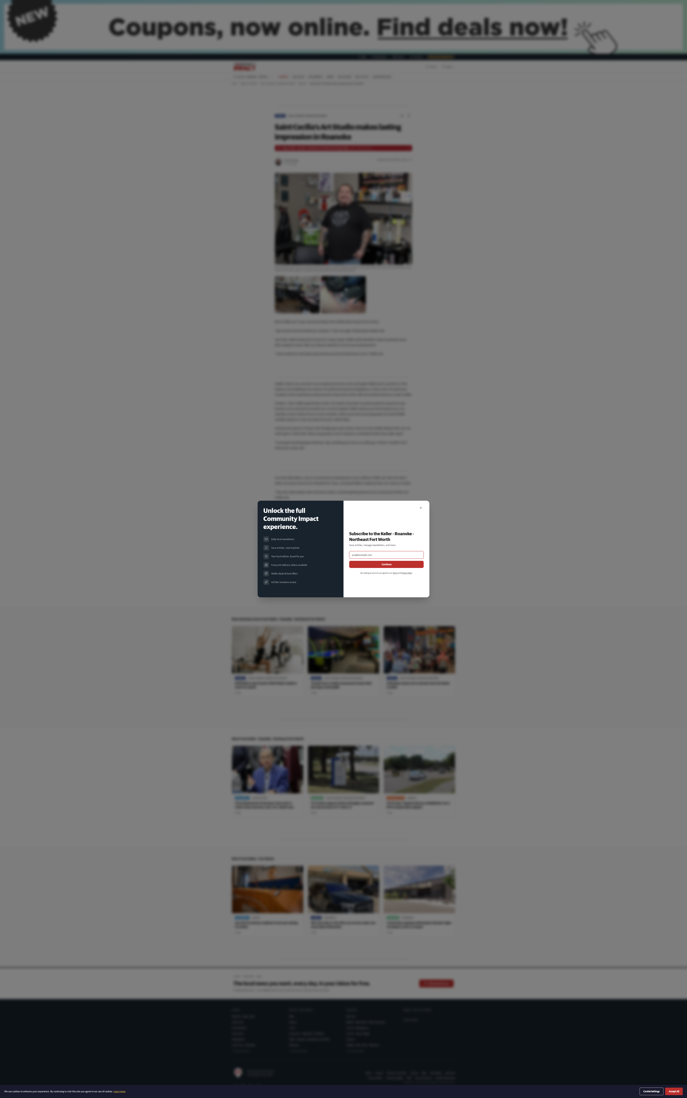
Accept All (674, 1091)
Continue (386, 564)
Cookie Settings (651, 1091)
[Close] (421, 508)
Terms (395, 573)
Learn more (119, 1091)
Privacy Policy (406, 573)
